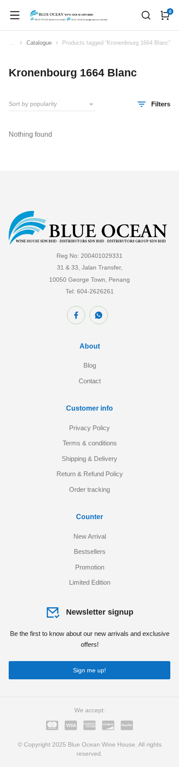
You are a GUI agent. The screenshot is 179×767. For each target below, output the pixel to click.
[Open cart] (165, 15)
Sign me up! (89, 670)
